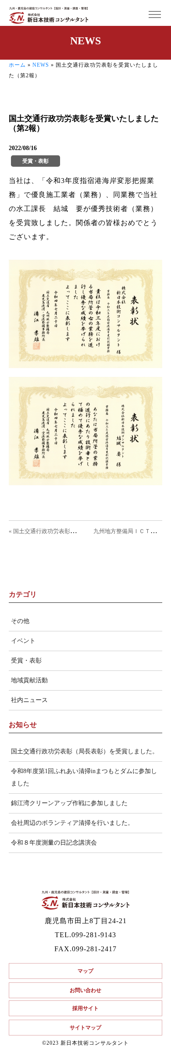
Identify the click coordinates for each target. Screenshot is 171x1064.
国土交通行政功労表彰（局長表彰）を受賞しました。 (84, 751)
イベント (23, 641)
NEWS (40, 65)
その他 (20, 621)
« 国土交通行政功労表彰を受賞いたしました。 (68, 531)
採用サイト (85, 1008)
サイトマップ (85, 1028)
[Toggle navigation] (154, 14)
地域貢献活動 (29, 680)
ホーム (17, 65)
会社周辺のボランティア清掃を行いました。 (72, 823)
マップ (85, 971)
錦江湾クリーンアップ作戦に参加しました (69, 803)
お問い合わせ (85, 990)
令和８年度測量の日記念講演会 (54, 842)
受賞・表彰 (26, 660)
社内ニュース (29, 700)
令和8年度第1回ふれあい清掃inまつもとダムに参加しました (84, 777)
